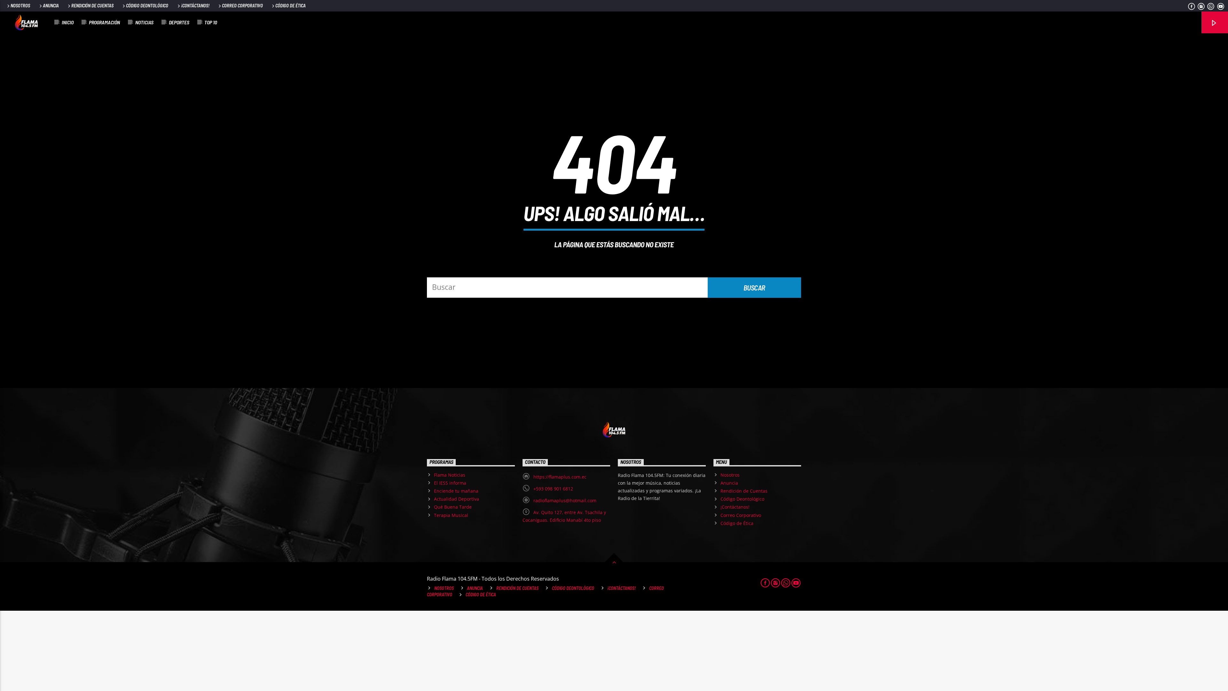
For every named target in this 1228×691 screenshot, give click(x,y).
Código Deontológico (147, 5)
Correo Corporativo (242, 5)
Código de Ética (290, 5)
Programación (104, 22)
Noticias (144, 22)
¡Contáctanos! (195, 5)
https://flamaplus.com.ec (559, 477)
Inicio (68, 22)
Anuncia (51, 5)
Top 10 (210, 22)
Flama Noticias (449, 475)
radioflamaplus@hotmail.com (564, 500)
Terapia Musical (451, 515)
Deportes (179, 22)
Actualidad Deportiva (456, 499)
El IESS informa (450, 483)
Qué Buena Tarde (453, 507)
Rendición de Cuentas (92, 5)
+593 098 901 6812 (553, 489)
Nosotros (20, 5)
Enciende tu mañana (456, 491)
